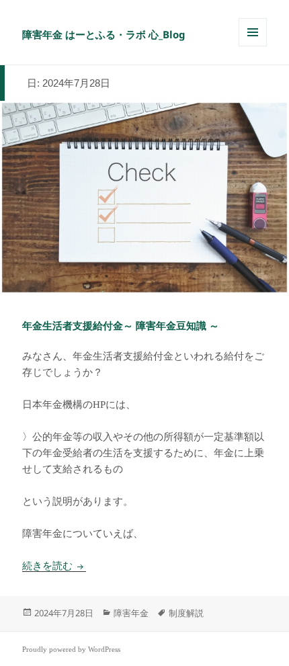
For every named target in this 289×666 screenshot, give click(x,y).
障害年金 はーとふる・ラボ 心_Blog (103, 34)
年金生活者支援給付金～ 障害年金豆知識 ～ (120, 326)
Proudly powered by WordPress (71, 649)
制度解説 (186, 613)
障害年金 (131, 613)
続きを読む (54, 565)
